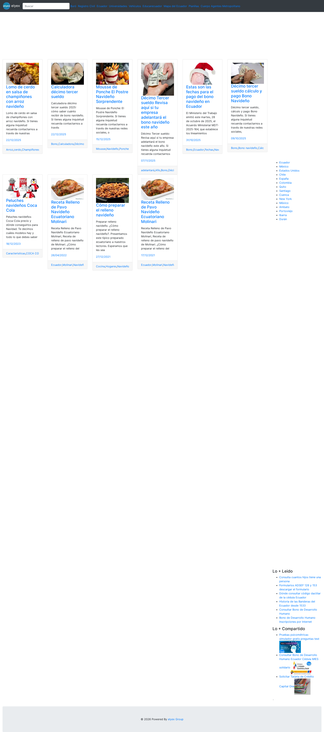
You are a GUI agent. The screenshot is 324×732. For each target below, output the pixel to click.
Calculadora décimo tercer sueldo (64, 92)
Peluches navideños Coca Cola (21, 205)
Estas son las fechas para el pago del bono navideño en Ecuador (199, 97)
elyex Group (175, 719)
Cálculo (263, 148)
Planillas (194, 6)
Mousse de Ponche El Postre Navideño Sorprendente (112, 94)
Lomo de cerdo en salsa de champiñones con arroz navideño (20, 97)
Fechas (209, 149)
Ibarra (283, 215)
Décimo (79, 144)
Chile (282, 174)
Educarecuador (152, 6)
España (284, 178)
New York (285, 199)
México (284, 166)
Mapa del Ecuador (175, 6)
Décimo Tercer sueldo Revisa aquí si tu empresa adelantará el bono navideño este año (155, 112)
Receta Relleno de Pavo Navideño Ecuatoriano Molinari (65, 212)
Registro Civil (86, 6)
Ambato (284, 207)
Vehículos (135, 6)
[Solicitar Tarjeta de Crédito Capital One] (302, 686)
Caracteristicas (15, 253)
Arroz (9, 149)
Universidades (118, 6)
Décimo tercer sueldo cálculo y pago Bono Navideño (246, 93)
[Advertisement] (101, 35)
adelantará (148, 170)
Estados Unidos (289, 170)
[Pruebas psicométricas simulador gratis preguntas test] (290, 646)
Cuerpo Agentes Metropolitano (220, 6)
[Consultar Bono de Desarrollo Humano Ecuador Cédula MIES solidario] (301, 667)
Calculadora (66, 144)
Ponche (124, 148)
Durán (283, 219)
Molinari (67, 264)
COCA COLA (34, 253)
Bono (54, 144)
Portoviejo (286, 211)
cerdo (17, 149)
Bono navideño (247, 148)
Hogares (111, 266)
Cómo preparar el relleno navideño (110, 210)
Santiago (285, 190)
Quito (282, 186)
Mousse (101, 148)
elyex (15, 6)
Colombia (285, 182)
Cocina (100, 266)
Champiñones (30, 149)
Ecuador (102, 6)
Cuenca (284, 194)
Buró (73, 6)
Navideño (112, 148)
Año (157, 170)
